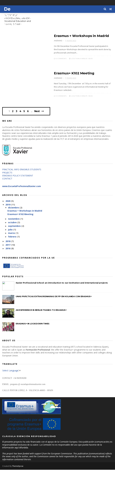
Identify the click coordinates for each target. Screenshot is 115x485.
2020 (8, 201)
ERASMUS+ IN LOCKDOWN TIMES (32, 323)
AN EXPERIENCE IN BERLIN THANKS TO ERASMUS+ (41, 310)
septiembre (14, 226)
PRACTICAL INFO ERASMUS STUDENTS (21, 169)
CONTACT (7, 178)
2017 (8, 244)
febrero (12, 236)
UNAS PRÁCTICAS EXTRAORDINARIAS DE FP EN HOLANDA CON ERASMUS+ (53, 296)
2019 (8, 204)
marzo (12, 233)
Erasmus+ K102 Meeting (74, 73)
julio (10, 229)
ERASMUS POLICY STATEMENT (17, 175)
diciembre (13, 207)
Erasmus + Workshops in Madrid (81, 36)
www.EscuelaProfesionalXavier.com (21, 186)
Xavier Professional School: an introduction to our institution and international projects (62, 283)
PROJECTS (7, 172)
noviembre (14, 218)
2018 (8, 241)
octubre (12, 222)
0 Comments (61, 59)
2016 (8, 248)
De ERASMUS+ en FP (17, 16)
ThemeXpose (17, 466)
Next (37, 111)
